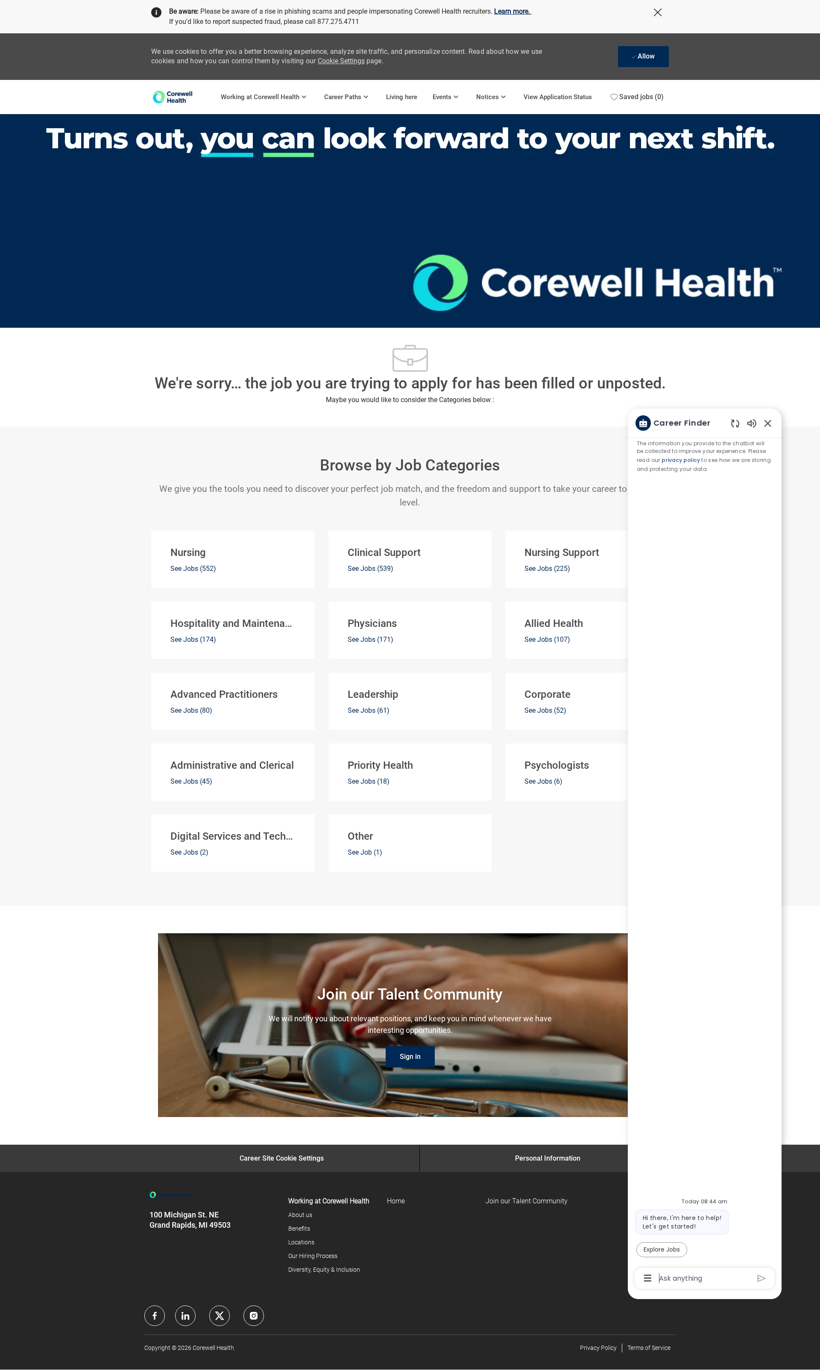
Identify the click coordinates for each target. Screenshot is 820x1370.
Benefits (299, 1228)
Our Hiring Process (312, 1255)
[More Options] (647, 1278)
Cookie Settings (341, 61)
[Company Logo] (182, 97)
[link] (410, 1056)
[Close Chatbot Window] (767, 423)
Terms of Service (649, 1347)
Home (396, 1201)
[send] (761, 1278)
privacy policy (681, 460)
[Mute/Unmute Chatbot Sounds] (751, 423)
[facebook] (154, 1315)
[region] (705, 850)
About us (300, 1214)
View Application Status (558, 97)
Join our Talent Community (527, 1201)
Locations (301, 1242)
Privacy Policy (598, 1347)
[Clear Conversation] (735, 423)
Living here (401, 97)
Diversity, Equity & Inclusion (324, 1269)
